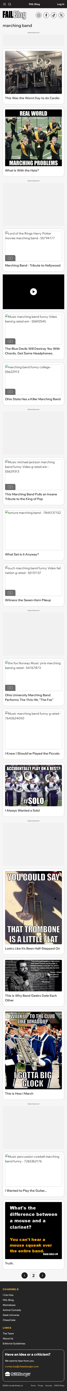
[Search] (9, 4)
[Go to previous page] (24, 1275)
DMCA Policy (59, 1385)
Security (48, 1385)
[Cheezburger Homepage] (33, 1374)
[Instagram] (39, 15)
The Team (8, 1333)
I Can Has (8, 1295)
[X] (61, 15)
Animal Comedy (12, 1310)
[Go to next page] (42, 1275)
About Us (8, 1338)
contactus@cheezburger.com (22, 1366)
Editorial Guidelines (14, 1343)
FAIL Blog (34, 4)
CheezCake (9, 1320)
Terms (33, 1385)
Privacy (40, 1385)
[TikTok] (54, 15)
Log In (60, 4)
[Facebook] (46, 15)
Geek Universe (11, 1315)
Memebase (9, 1305)
